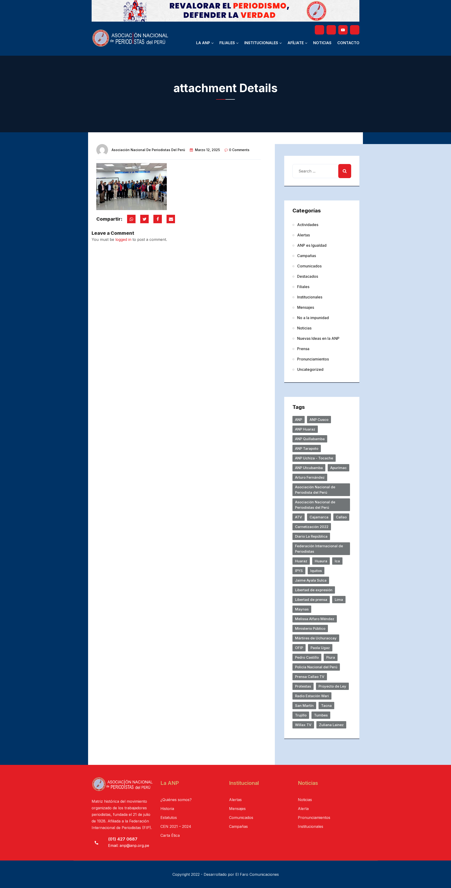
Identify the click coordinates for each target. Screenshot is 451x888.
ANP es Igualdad (312, 245)
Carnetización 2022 (311, 526)
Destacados (307, 276)
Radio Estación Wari (312, 696)
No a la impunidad (313, 317)
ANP (298, 419)
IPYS (299, 570)
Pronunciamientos (313, 359)
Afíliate (296, 42)
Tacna (326, 705)
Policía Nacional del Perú (316, 667)
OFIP (299, 647)
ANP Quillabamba (310, 439)
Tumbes (321, 715)
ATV (298, 517)
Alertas (303, 235)
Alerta (303, 808)
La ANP (203, 42)
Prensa (303, 348)
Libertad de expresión (313, 590)
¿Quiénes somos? (176, 799)
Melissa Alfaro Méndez (314, 619)
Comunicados (309, 266)
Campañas (306, 255)
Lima (339, 599)
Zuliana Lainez (331, 725)
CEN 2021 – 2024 (175, 826)
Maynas (302, 609)
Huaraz (301, 561)
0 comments (239, 150)
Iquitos (316, 570)
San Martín (304, 705)
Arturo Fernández (310, 477)
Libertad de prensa (311, 599)
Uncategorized (310, 369)
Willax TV (303, 725)
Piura (330, 657)
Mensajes (305, 307)
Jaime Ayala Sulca (311, 580)
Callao (341, 517)
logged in (123, 239)
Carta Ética (170, 835)
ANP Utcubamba (309, 468)
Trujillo (301, 715)
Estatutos (168, 817)
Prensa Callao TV (309, 676)
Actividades (307, 224)
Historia (167, 808)
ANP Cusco (319, 419)
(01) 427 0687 (122, 839)
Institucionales (261, 42)
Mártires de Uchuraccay (316, 638)
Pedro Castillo (307, 657)
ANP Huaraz (305, 429)
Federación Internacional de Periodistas (319, 549)
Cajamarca (319, 517)
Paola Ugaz (320, 647)
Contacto (348, 42)
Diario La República (311, 536)
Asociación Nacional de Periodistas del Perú (148, 150)
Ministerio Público (310, 628)
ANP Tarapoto (306, 448)
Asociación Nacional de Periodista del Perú (315, 490)
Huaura (321, 561)
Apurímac (338, 468)
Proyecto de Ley (332, 686)
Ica (337, 561)
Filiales (227, 42)
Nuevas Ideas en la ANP (318, 338)
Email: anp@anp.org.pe (128, 845)
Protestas (303, 686)
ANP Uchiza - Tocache (314, 458)
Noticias (322, 42)
